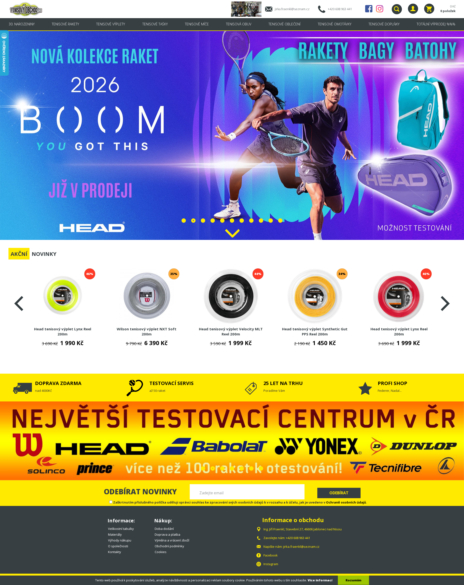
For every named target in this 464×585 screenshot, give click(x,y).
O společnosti (118, 546)
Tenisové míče (197, 24)
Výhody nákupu (119, 540)
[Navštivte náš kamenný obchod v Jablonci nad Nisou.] (248, 9)
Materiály (115, 534)
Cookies (161, 552)
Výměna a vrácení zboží (172, 540)
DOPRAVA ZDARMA (58, 383)
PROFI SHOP (392, 383)
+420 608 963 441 (340, 9)
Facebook (368, 8)
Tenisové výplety (110, 24)
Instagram (379, 8)
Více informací (320, 580)
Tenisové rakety (65, 24)
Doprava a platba (167, 534)
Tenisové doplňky (384, 24)
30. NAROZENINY (22, 24)
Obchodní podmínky (169, 546)
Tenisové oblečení (284, 24)
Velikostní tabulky (121, 528)
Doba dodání (164, 528)
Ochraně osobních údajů (346, 502)
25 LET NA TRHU (283, 383)
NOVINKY (44, 253)
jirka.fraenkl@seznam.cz (292, 9)
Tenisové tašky (155, 24)
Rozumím (353, 580)
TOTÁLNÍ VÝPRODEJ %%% (436, 24)
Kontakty (114, 552)
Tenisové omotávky (334, 24)
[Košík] (429, 9)
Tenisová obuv (238, 24)
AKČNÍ (19, 253)
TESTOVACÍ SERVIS (171, 383)
